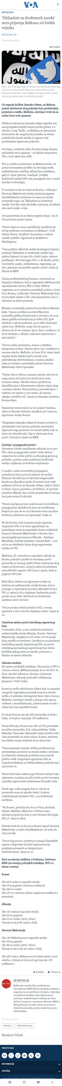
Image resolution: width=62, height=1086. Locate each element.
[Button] (55, 47)
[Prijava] (38, 1055)
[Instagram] (24, 1082)
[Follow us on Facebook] (4, 1055)
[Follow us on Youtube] (24, 1055)
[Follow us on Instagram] (18, 1055)
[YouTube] (38, 1082)
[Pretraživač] (52, 1082)
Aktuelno (8, 12)
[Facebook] (9, 1082)
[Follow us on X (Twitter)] (11, 1055)
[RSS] (31, 1055)
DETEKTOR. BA (9, 35)
